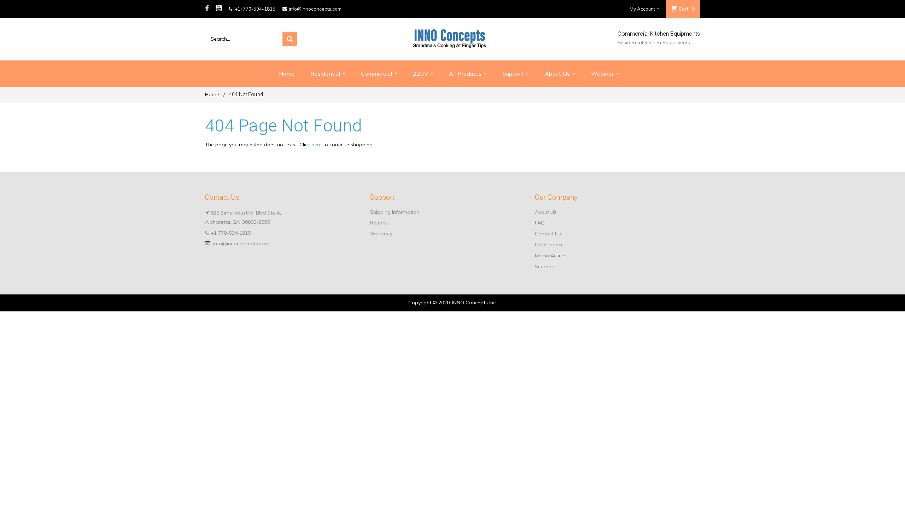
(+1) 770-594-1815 (253, 9)
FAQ (540, 223)
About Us (545, 212)
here (316, 144)
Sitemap (545, 266)
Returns (379, 223)
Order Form (548, 244)
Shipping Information (394, 212)
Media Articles (551, 255)
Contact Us (548, 233)
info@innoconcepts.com (315, 9)
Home (212, 94)
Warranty (381, 233)
